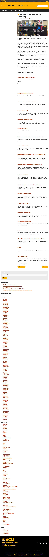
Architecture (5, 429)
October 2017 (5, 365)
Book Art (4, 432)
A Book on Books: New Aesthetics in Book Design (27, 101)
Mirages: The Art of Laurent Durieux (24, 229)
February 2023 (5, 319)
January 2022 (5, 327)
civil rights (5, 439)
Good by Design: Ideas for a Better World (25, 93)
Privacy (9, 550)
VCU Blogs (4, 544)
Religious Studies (6, 497)
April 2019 (5, 357)
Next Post (45, 266)
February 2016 (5, 381)
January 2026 (5, 304)
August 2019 (5, 354)
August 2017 (5, 367)
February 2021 (5, 335)
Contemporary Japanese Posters (23, 212)
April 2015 (5, 392)
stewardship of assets (7, 509)
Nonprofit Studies (6, 483)
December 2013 (6, 409)
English (4, 451)
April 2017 (5, 372)
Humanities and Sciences (8, 463)
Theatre (4, 516)
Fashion (4, 452)
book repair (5, 433)
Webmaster (18, 550)
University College (6, 518)
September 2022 (6, 323)
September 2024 (6, 310)
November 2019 (6, 350)
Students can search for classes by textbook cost (12, 286)
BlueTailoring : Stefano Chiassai (23, 203)
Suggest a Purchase (19, 10)
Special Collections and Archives (9, 506)
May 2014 (5, 403)
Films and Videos (6, 454)
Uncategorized (6, 517)
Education (5, 448)
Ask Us (27, 10)
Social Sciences (6, 503)
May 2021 (5, 331)
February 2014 (5, 407)
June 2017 (5, 369)
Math (4, 477)
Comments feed (6, 532)
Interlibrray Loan (6, 466)
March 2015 (5, 393)
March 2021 (5, 334)
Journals (4, 468)
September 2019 (6, 353)
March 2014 (5, 405)
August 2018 (5, 359)
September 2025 (6, 307)
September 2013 (6, 413)
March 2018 (5, 363)
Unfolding (19, 247)
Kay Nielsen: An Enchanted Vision (24, 193)
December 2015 (6, 384)
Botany (4, 435)
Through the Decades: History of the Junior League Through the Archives (17, 290)
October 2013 (5, 412)
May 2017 (5, 370)
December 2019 (6, 349)
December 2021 (6, 328)
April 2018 (5, 362)
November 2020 (6, 338)
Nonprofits (5, 485)
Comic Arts (5, 441)
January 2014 (5, 408)
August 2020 (5, 342)
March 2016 (5, 380)
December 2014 (6, 397)
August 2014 (5, 400)
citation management (7, 437)
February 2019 (5, 358)
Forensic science (6, 455)
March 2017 (5, 373)
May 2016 (5, 378)
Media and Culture (6, 478)
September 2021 (6, 330)
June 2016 (5, 377)
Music (4, 481)
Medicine (4, 479)
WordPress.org (6, 533)
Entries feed (5, 530)
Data (4, 444)
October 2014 (5, 398)
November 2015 (6, 385)
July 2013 (5, 416)
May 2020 (5, 346)
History (4, 459)
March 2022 (5, 326)
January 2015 (5, 396)
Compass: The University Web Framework (27, 550)
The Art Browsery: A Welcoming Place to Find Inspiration (14, 288)
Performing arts (6, 487)
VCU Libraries (4, 10)
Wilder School (5, 522)
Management (5, 474)
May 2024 (5, 314)
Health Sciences (6, 456)
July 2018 (5, 361)
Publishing (5, 495)
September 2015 (6, 388)
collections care (6, 440)
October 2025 (5, 305)
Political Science (6, 491)
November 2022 (6, 320)
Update (25, 263)
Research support (6, 499)
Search (38, 5)
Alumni (4, 425)
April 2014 (5, 404)
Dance (4, 443)
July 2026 (5, 299)
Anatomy (4, 427)
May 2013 (5, 417)
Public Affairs (5, 494)
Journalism (5, 467)
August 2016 (5, 376)
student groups (6, 512)
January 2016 (5, 382)
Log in (4, 529)
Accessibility (14, 550)
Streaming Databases (7, 510)
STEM (4, 508)
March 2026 (5, 301)
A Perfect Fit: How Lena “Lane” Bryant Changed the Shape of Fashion (31, 238)
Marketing (5, 475)
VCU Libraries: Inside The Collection (14, 6)
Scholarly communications (8, 502)
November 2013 (6, 411)
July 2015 (5, 390)
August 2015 (5, 389)
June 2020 (5, 345)
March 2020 (5, 347)
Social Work (5, 505)
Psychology (5, 493)
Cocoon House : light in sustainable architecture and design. (29, 184)
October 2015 (5, 386)
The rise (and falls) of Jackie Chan (24, 221)
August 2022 (5, 324)
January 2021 (5, 336)
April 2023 (5, 316)
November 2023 (6, 315)
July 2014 (5, 401)
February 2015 (5, 394)
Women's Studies (6, 524)
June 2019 (5, 355)
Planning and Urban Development (9, 489)
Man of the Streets (6, 287)
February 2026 (5, 303)
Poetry (4, 490)
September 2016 (6, 374)
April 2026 (5, 300)
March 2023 (5, 318)
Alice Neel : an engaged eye (22, 174)
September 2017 (6, 366)
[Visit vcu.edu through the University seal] (12, 540)
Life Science (5, 472)
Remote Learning (6, 498)
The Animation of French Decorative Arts (29, 164)
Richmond (5, 501)
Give (46, 1)
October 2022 (5, 322)
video (4, 521)
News (11, 10)
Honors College (6, 462)
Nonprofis (5, 482)
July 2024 (5, 312)
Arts (22, 263)
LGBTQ (4, 471)
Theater (4, 514)
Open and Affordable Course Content (10, 486)
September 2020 (6, 341)
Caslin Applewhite (28, 18)
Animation (5, 428)
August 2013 (5, 415)
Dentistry (4, 446)
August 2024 (5, 311)
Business (4, 436)
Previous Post (22, 266)
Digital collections (6, 447)
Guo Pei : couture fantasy (22, 256)
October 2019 (5, 351)
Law (3, 470)
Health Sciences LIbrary (7, 458)
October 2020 (5, 339)
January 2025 (5, 308)
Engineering (5, 450)
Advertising (5, 424)
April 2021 (5, 332)
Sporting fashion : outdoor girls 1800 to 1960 (26, 77)
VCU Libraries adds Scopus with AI (9, 284)
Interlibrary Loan (6, 464)
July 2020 (5, 343)
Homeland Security (6, 460)
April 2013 (5, 419)
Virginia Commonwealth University (18, 1)
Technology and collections (8, 513)
